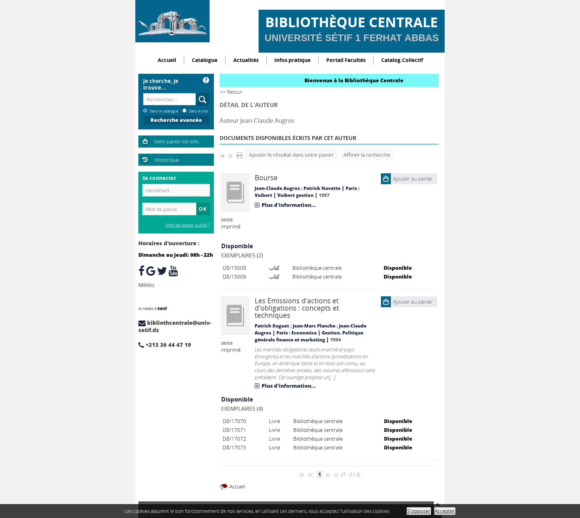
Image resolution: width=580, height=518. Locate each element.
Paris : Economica (296, 333)
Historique (167, 159)
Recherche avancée (176, 119)
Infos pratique (292, 60)
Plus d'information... (289, 204)
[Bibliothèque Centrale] (172, 21)
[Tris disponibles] (240, 154)
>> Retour (231, 91)
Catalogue (205, 60)
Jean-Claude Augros (277, 188)
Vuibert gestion (295, 195)
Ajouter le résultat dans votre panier (291, 154)
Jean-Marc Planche (314, 326)
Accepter (445, 511)
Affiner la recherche (366, 154)
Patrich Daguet (272, 326)
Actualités (246, 60)
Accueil (167, 60)
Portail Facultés (346, 60)
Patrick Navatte (322, 188)
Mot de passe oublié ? (188, 225)
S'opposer (418, 511)
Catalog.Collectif (402, 60)
